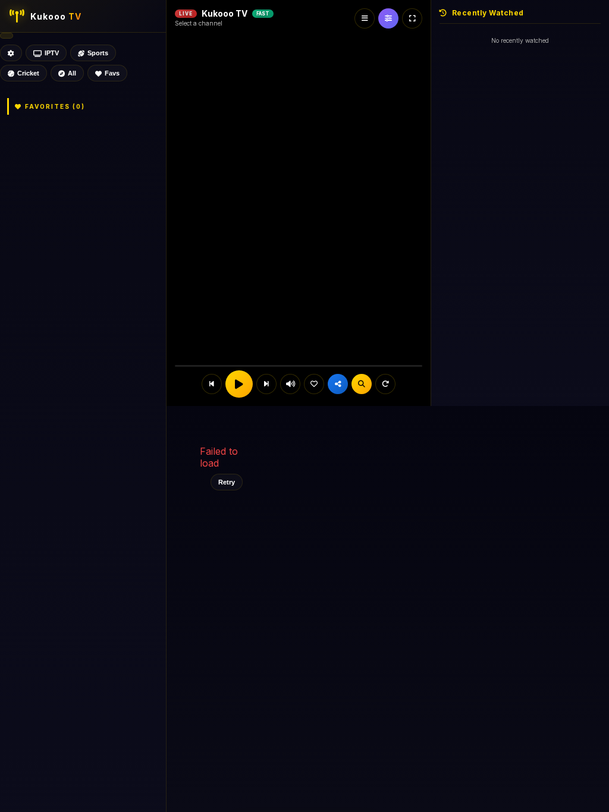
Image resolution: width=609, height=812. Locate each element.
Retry (226, 482)
